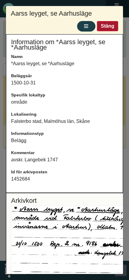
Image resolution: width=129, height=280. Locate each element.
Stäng (107, 26)
